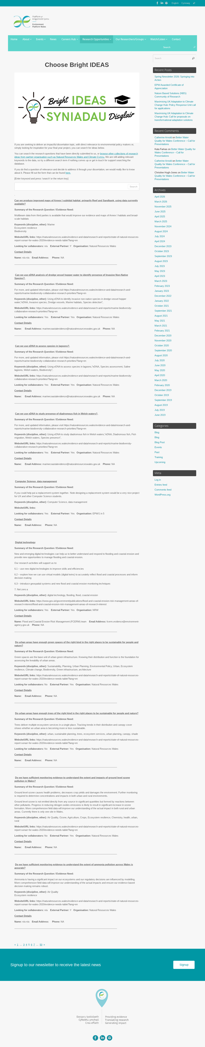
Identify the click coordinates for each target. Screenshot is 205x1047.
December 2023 (163, 246)
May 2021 (160, 320)
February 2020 (162, 385)
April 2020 (160, 375)
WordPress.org (162, 494)
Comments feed (163, 489)
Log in (158, 479)
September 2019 (163, 400)
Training (159, 457)
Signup (184, 964)
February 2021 (162, 330)
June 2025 (160, 211)
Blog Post (160, 442)
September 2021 (163, 310)
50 (41, 944)
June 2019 (160, 415)
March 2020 (161, 380)
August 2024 (161, 231)
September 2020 (163, 350)
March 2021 (161, 325)
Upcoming (160, 462)
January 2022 (162, 300)
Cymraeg (185, 3)
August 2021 (161, 315)
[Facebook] (157, 3)
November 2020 (163, 340)
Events (158, 447)
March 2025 (161, 221)
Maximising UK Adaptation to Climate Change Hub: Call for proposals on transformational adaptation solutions (174, 116)
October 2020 (162, 345)
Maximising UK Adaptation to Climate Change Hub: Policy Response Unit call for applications (175, 105)
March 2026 (161, 201)
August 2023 (161, 261)
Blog (157, 432)
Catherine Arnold (163, 137)
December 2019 (163, 390)
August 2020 (161, 355)
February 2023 (162, 286)
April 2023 (160, 276)
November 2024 (163, 226)
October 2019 (162, 395)
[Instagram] (166, 3)
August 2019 (161, 405)
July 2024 (160, 236)
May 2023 (160, 271)
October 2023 (162, 251)
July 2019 (160, 410)
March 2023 (161, 281)
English (175, 3)
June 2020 (160, 365)
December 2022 (163, 295)
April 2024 (160, 241)
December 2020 (163, 335)
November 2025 (163, 206)
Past (157, 452)
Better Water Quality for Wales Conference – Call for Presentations (175, 140)
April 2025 (160, 216)
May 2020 (160, 370)
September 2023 (163, 256)
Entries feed (161, 484)
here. (68, 172)
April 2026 (160, 196)
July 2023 (160, 266)
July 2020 (160, 360)
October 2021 (162, 305)
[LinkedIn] (162, 3)
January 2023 (162, 291)
